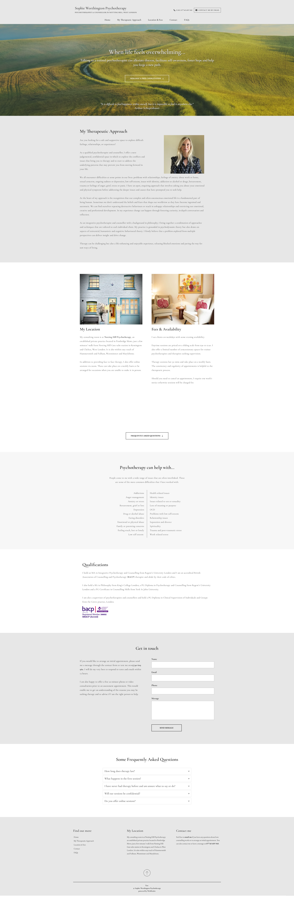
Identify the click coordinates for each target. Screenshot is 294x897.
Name (154, 659)
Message (155, 698)
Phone (154, 685)
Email (154, 672)
